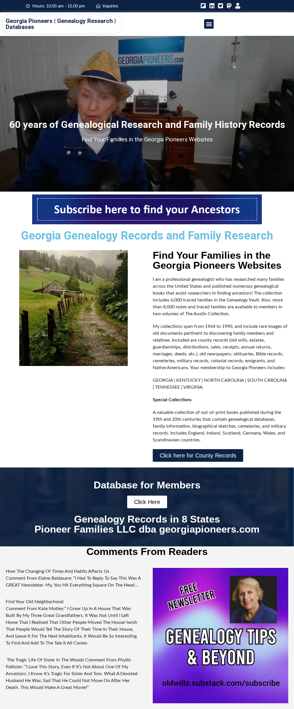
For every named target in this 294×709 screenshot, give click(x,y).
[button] (209, 24)
